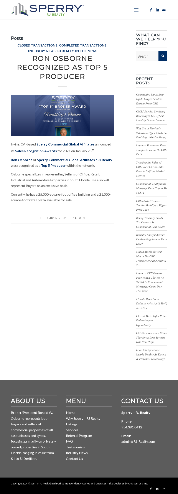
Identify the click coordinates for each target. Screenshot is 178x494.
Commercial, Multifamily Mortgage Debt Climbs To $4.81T (151, 188)
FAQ (69, 441)
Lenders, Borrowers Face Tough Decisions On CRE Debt (151, 149)
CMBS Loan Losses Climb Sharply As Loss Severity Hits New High (151, 337)
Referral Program (79, 435)
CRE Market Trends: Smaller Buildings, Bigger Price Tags (151, 205)
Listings (71, 424)
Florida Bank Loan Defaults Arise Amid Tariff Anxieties (151, 303)
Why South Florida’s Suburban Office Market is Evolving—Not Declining (151, 132)
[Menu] (136, 10)
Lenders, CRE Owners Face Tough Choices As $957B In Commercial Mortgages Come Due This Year (150, 282)
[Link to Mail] (164, 10)
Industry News (42, 51)
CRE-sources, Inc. (138, 483)
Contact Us (74, 458)
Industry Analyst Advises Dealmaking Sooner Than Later (151, 239)
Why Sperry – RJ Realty (83, 418)
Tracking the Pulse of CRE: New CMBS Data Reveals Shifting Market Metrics (150, 169)
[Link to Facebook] (151, 10)
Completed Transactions (83, 45)
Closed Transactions (38, 45)
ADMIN (80, 218)
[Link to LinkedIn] (157, 10)
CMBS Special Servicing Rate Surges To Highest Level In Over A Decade (150, 115)
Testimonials (75, 447)
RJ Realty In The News (77, 51)
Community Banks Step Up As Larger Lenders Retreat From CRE (150, 98)
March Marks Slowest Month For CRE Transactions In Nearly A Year (151, 258)
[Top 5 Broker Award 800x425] (62, 115)
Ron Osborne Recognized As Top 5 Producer (62, 67)
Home (70, 412)
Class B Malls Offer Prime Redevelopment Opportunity (151, 320)
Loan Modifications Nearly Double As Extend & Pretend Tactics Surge (151, 354)
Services (72, 430)
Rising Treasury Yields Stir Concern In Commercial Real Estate (150, 222)
